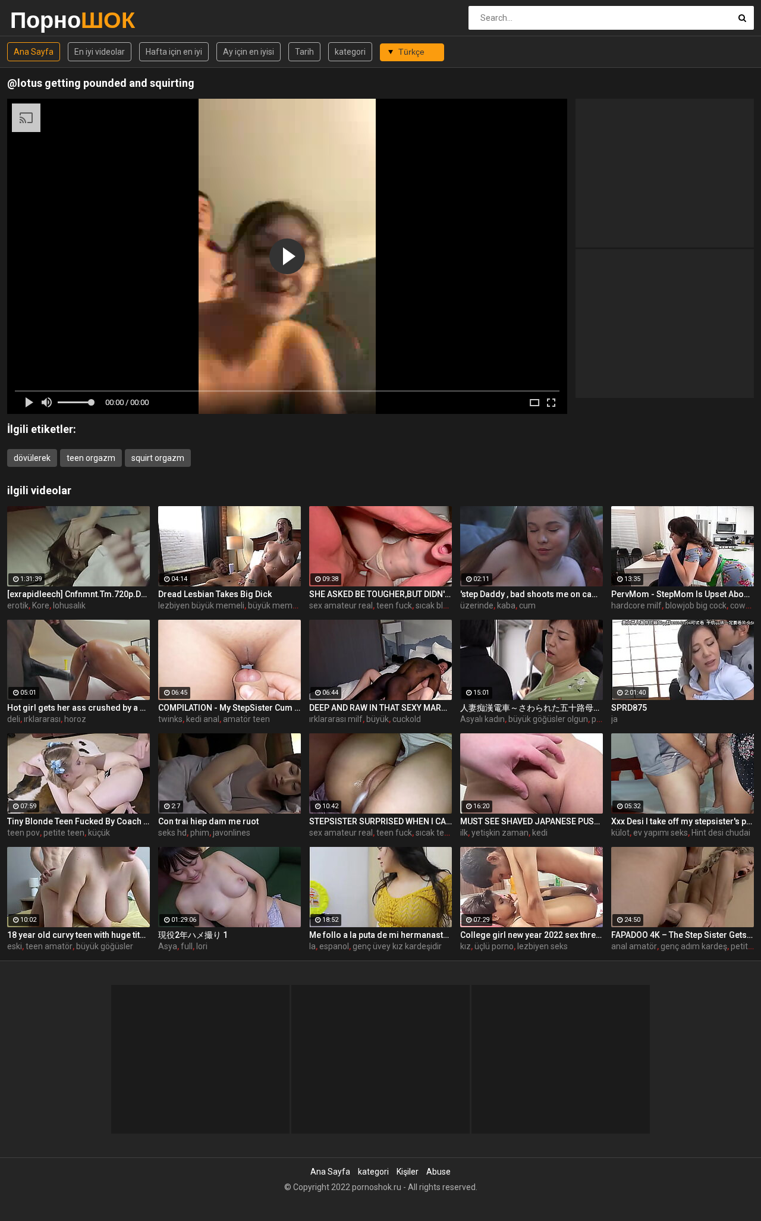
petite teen (63, 832)
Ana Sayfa (34, 52)
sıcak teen (435, 832)
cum (527, 605)
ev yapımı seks (660, 832)
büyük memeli (274, 605)
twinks (170, 719)
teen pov (23, 832)
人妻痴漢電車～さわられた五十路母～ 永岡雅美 (531, 707)
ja (614, 719)
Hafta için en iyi (174, 52)
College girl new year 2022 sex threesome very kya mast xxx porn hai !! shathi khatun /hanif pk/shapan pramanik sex (531, 935)
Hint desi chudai (720, 832)
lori (201, 946)
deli (13, 719)
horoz (75, 719)
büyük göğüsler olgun (548, 719)
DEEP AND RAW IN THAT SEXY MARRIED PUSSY (380, 707)
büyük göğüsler (104, 946)
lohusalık (69, 605)
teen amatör (49, 946)
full (187, 946)
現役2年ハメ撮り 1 (193, 935)
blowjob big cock (696, 605)
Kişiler (408, 1171)
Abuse (438, 1171)
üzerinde (476, 605)
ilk (464, 832)
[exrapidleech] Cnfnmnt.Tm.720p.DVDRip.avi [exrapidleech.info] (78, 594)
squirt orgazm (157, 458)
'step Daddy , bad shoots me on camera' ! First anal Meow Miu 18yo (531, 594)
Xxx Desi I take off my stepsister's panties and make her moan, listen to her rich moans (682, 821)
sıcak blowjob (441, 605)
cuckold (406, 719)
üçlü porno (494, 946)
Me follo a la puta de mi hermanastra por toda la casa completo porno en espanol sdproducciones (380, 935)
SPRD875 (629, 707)
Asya (167, 946)
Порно (41, 20)
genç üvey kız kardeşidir (397, 946)
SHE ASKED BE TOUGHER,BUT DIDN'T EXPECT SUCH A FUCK (380, 594)
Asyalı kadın (482, 719)
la (312, 946)
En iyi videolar (99, 52)
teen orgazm (91, 458)
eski (14, 946)
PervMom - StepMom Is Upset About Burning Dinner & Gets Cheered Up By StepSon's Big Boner (682, 594)
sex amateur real (341, 605)
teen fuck (394, 605)
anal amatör (634, 946)
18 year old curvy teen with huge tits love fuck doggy (78, 935)
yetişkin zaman (500, 832)
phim (199, 832)
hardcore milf (636, 605)
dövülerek (32, 458)
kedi (540, 832)
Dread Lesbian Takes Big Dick (215, 594)
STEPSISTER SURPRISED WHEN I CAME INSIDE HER (380, 821)
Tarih (304, 52)
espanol (334, 946)
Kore (40, 605)
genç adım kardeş (694, 946)
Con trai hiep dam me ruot (208, 821)
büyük (377, 719)
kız (465, 946)
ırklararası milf (336, 719)
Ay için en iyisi (248, 52)
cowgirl (743, 605)
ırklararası (42, 719)
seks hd (172, 832)
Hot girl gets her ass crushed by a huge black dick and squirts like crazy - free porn (78, 707)
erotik (18, 605)
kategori (350, 52)
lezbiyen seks (542, 946)
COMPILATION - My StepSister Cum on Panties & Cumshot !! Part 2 (229, 707)
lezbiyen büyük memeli (201, 605)
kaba (506, 605)
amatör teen (246, 719)
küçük (99, 832)
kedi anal (202, 719)
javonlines (231, 832)
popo (601, 719)
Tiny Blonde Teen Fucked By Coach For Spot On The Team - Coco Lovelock (78, 821)
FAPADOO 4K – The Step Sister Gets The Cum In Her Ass (682, 935)
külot (620, 832)
